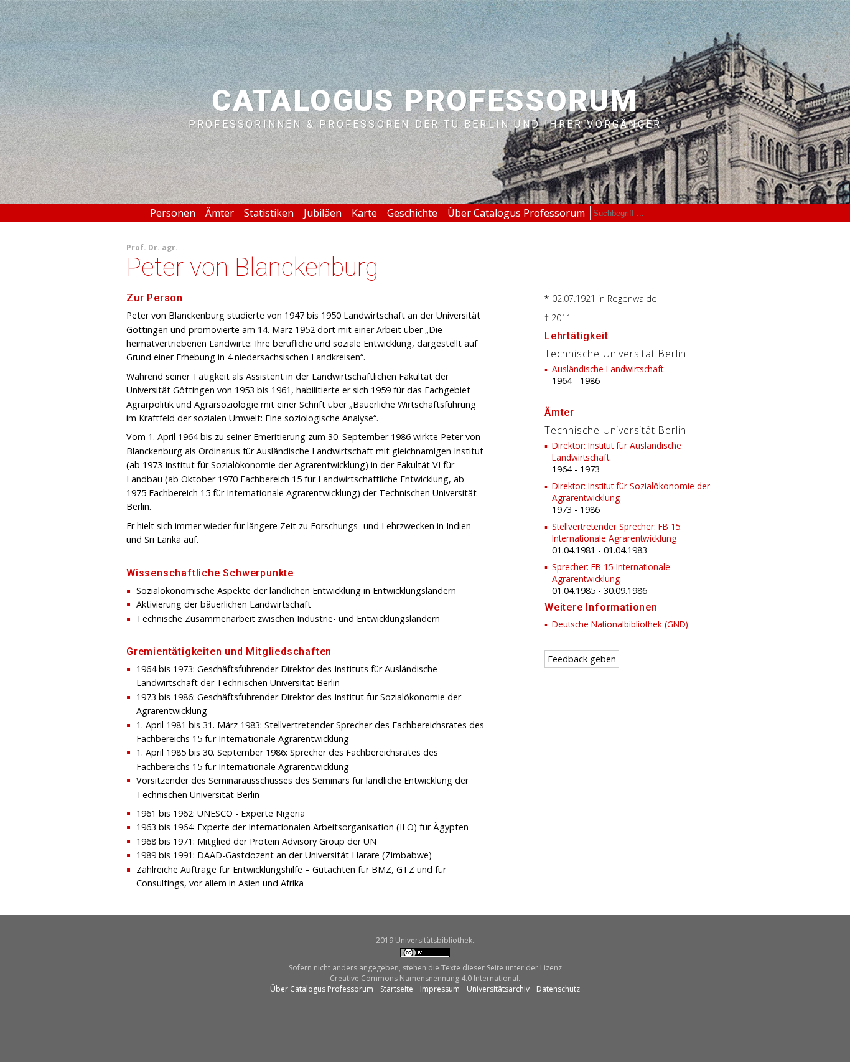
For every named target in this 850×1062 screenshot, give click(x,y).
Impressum (440, 989)
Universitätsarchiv (498, 989)
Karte (364, 213)
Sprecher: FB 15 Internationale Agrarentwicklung (611, 573)
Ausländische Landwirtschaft (607, 369)
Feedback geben (582, 659)
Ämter (219, 213)
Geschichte (412, 213)
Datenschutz (558, 989)
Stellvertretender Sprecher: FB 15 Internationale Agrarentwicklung (616, 532)
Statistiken (269, 213)
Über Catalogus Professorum (516, 213)
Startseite (396, 989)
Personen (172, 213)
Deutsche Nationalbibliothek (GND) (620, 624)
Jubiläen (323, 213)
